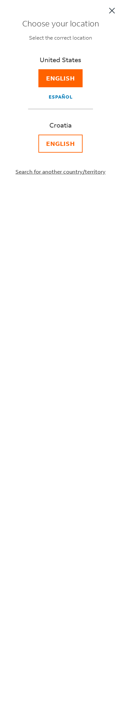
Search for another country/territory (60, 171)
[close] (112, 10)
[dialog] (60, 361)
